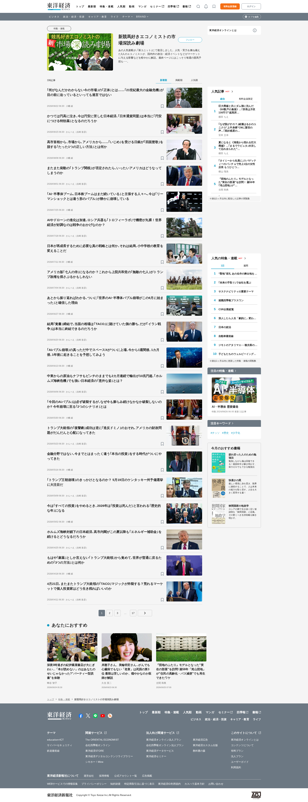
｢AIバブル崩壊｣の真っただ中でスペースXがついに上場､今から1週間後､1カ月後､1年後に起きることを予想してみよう (103, 352)
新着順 (163, 80)
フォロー (190, 40)
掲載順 (178, 80)
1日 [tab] (222, 265)
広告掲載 (147, 775)
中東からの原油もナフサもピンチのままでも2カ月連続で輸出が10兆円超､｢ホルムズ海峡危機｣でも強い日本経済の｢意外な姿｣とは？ (104, 378)
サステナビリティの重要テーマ (236, 291)
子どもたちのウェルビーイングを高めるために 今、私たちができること (238, 353)
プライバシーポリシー (94, 783)
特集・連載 (107, 6)
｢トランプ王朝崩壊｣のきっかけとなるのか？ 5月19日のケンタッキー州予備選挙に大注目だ (105, 482)
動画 (132, 6)
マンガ (142, 6)
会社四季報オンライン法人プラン (165, 745)
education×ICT (55, 739)
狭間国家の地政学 (239, 505)
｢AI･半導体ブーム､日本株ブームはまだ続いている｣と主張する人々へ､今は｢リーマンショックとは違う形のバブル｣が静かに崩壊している (105, 196)
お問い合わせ (216, 783)
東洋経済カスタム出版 (205, 745)
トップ (80, 6)
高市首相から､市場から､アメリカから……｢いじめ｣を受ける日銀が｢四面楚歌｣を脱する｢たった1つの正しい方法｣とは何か (105, 144)
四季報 (172, 6)
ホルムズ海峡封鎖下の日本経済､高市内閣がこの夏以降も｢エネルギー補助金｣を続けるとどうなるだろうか (104, 534)
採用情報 (104, 775)
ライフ (115, 16)
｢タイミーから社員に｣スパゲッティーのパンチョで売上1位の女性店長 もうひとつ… (237, 163)
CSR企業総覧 (226, 309)
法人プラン (237, 756)
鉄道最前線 (53, 750)
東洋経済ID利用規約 (169, 783)
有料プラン (237, 750)
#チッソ (215, 432)
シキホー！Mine (94, 761)
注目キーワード (221, 423)
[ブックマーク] (162, 106)
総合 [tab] (222, 98)
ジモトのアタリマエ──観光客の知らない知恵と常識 (238, 344)
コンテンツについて (242, 745)
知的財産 (115, 783)
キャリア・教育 (97, 16)
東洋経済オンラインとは (223, 30)
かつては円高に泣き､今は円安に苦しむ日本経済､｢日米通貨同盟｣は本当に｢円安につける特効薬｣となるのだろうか (104, 118)
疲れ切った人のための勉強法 (242, 456)
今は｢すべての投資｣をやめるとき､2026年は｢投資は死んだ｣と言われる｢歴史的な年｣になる (104, 508)
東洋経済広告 (200, 739)
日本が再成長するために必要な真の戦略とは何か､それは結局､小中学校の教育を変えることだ (105, 248)
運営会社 (89, 775)
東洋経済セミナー (156, 756)
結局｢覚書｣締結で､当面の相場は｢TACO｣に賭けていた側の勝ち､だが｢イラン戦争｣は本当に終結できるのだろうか (104, 326)
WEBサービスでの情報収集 (62, 783)
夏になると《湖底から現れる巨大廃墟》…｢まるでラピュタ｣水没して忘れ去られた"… (237, 145)
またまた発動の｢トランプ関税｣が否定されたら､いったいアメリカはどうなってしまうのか (104, 170)
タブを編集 (253, 17)
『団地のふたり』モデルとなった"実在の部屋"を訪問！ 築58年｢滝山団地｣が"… (237, 182)
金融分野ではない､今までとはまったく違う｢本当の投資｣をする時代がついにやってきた (104, 456)
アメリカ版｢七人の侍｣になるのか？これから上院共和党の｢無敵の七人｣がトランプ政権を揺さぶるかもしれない (105, 274)
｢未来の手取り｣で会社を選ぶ (235, 282)
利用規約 (236, 767)
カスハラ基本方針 (194, 783)
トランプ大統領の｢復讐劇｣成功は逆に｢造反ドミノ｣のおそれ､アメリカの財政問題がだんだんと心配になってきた (104, 430)
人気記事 (217, 91)
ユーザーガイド (240, 761)
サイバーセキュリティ (59, 745)
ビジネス (54, 16)
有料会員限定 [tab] (246, 99)
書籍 (185, 6)
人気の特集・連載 (224, 258)
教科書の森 (199, 750)
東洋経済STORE (94, 750)
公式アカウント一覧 (125, 775)
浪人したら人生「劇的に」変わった (238, 318)
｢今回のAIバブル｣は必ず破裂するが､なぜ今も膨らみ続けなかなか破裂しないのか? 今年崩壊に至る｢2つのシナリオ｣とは (104, 404)
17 (133, 613)
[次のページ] (145, 613)
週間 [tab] (245, 265)
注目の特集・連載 (222, 370)
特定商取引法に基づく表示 (139, 783)
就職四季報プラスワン (231, 300)
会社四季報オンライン (98, 745)
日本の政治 (225, 327)
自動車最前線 (226, 335)
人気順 (121, 6)
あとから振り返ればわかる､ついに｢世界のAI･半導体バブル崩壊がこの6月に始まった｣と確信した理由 (105, 300)
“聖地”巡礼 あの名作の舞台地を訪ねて (238, 273)
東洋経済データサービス (160, 750)
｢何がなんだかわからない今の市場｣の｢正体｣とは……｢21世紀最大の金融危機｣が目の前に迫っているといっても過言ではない (105, 92)
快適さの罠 (235, 480)
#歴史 (225, 432)
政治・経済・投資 (74, 16)
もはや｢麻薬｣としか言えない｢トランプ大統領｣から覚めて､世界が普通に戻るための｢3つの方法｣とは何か (104, 560)
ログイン (251, 6)
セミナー (155, 6)
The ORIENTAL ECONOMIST (102, 739)
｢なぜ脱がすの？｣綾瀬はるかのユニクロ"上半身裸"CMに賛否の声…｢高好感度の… (237, 127)
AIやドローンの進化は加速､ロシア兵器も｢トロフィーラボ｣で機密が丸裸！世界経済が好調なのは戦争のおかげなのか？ (104, 222)
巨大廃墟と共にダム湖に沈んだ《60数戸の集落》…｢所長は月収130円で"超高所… (237, 109)
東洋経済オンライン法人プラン (163, 739)
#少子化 (235, 432)
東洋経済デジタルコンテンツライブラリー (109, 756)
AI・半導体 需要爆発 (225, 406)
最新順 (92, 6)
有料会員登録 (230, 6)
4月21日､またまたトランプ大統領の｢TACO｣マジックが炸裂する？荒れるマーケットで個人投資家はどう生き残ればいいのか (105, 586)
